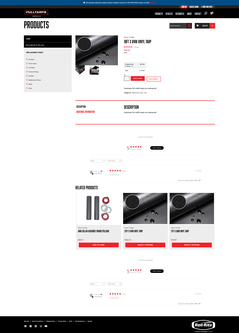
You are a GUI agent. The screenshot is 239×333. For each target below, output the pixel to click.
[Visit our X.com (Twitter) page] (30, 326)
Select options (145, 245)
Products (159, 13)
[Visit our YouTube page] (46, 326)
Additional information (85, 111)
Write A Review (157, 148)
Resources (180, 13)
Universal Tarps (34, 72)
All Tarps (31, 59)
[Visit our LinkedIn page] (36, 326)
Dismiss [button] (153, 2)
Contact (198, 13)
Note (125, 53)
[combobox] (97, 160)
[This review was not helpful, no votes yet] (199, 180)
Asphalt (31, 76)
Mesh (30, 84)
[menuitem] (27, 321)
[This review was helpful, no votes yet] (195, 180)
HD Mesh (32, 67)
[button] (205, 13)
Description (81, 106)
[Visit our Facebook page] (25, 326)
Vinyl (30, 88)
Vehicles (169, 13)
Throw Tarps (33, 63)
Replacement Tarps (35, 80)
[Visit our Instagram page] (41, 326)
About (189, 13)
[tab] (96, 106)
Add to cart (137, 78)
